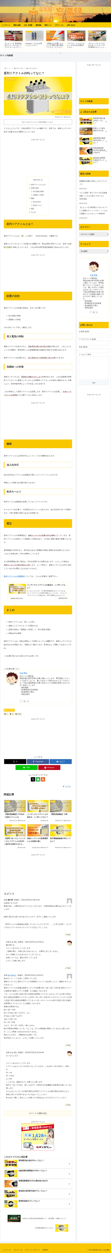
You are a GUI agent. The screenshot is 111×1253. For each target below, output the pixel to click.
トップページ (6, 1250)
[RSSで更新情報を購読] (27, 701)
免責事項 (45, 1250)
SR (13, 714)
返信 (69, 934)
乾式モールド (37, 205)
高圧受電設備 (10, 710)
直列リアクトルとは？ (38, 184)
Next (109, 40)
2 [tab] (54, 53)
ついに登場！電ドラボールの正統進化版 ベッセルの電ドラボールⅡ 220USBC (93, 196)
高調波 (19, 714)
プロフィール (18, 1250)
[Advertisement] (38, 156)
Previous (2, 40)
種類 (32, 198)
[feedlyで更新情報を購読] (24, 701)
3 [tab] (57, 53)
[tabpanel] (13, 39)
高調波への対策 (38, 195)
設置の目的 (35, 188)
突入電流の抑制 (38, 191)
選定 (32, 209)
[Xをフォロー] (21, 701)
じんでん (23, 673)
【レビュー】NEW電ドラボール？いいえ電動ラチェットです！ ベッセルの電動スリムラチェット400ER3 (93, 210)
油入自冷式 (37, 202)
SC (7, 714)
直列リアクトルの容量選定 (14, 576)
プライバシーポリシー (32, 1250)
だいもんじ (12, 975)
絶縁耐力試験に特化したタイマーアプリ (93, 182)
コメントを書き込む (38, 1113)
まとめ (33, 212)
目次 (35, 180)
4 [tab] (60, 53)
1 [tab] (51, 53)
